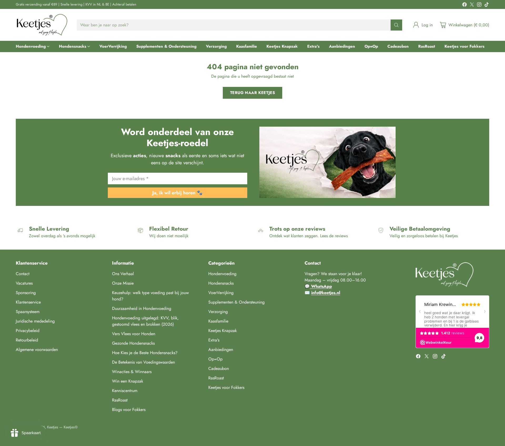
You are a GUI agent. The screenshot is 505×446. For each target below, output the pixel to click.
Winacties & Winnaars (132, 372)
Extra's (213, 340)
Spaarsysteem (27, 312)
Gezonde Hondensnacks (133, 343)
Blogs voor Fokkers (128, 410)
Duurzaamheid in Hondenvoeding (141, 308)
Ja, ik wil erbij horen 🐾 (177, 192)
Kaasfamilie (218, 321)
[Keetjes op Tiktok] (486, 5)
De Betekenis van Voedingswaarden (143, 362)
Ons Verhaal (123, 274)
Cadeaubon (218, 368)
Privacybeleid (27, 331)
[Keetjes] (42, 25)
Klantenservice (28, 302)
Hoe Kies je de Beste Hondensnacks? (145, 353)
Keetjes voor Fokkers (226, 387)
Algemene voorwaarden (37, 349)
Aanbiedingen (220, 349)
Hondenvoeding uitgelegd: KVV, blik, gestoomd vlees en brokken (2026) (145, 321)
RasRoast (120, 400)
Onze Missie (123, 283)
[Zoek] (396, 25)
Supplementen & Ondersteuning (236, 302)
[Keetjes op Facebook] (464, 5)
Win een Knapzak (127, 381)
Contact (22, 274)
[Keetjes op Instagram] (479, 5)
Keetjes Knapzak (222, 331)
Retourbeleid (27, 340)
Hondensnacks (221, 283)
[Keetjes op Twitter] (471, 5)
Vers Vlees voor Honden (133, 334)
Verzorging (218, 312)
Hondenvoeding (222, 274)
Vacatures (24, 283)
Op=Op (215, 359)
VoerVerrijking (221, 293)
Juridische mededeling (35, 321)
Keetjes (52, 427)
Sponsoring (26, 293)
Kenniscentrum (124, 391)
